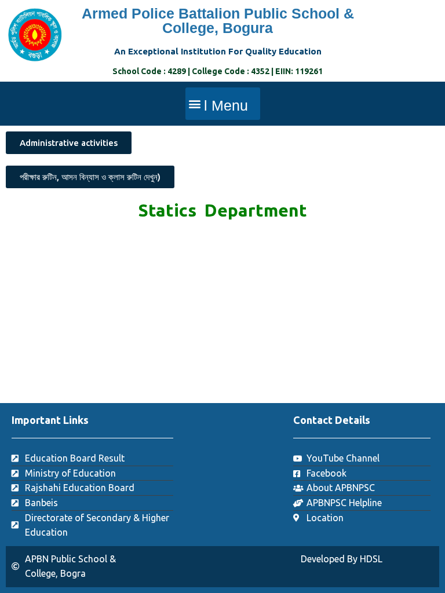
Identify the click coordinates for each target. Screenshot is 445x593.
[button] (222, 103)
